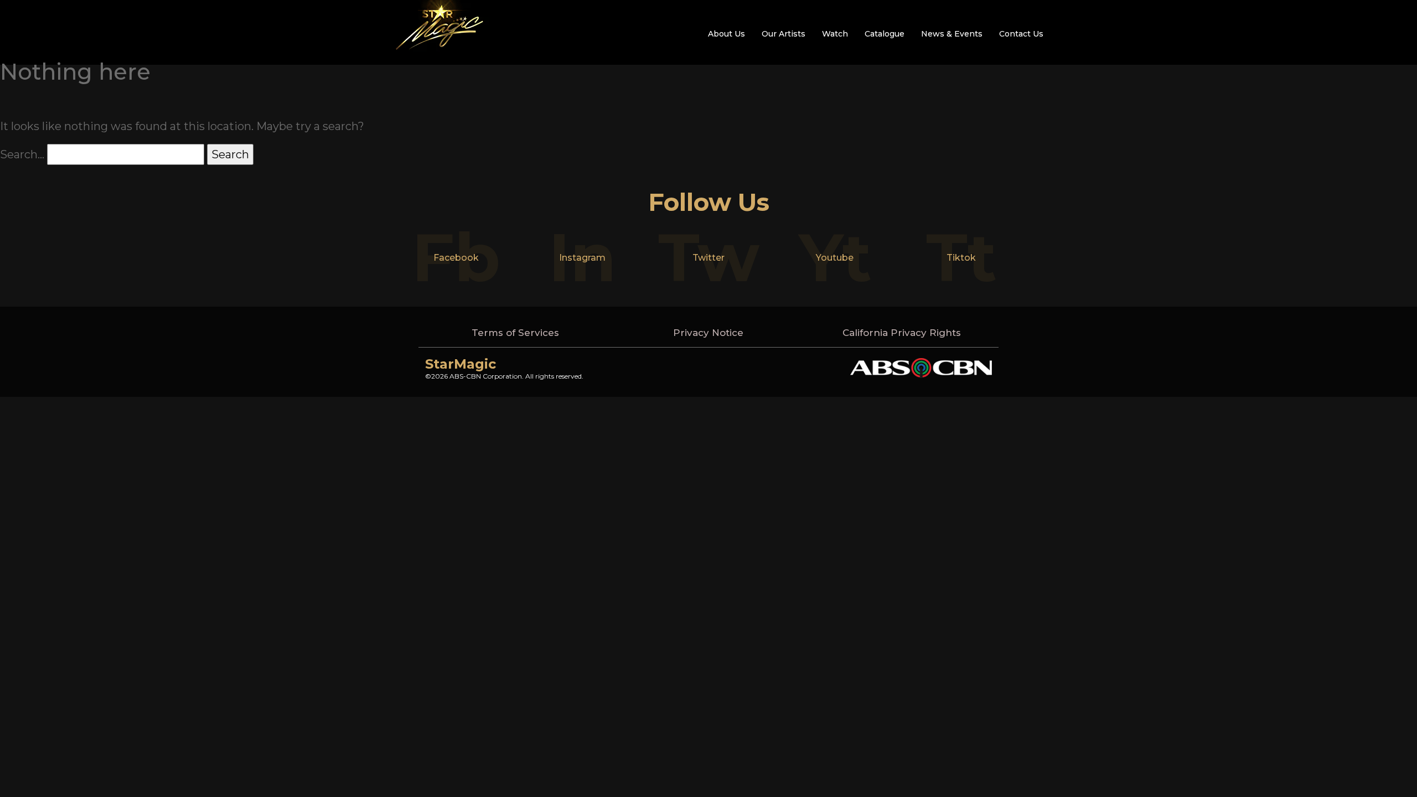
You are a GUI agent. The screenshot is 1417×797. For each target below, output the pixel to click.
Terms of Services (515, 332)
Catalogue (884, 34)
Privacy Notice (708, 332)
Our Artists (783, 34)
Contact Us (1021, 34)
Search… (22, 154)
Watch (835, 34)
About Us (726, 34)
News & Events (951, 34)
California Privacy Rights (901, 332)
